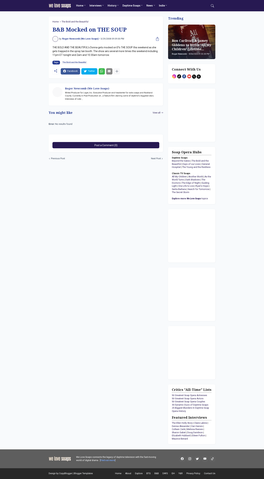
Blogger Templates (83, 473)
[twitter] (197, 459)
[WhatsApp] (102, 71)
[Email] (109, 71)
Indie (162, 5)
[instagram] (190, 459)
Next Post (156, 158)
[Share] (156, 39)
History (112, 5)
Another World (195, 176)
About (128, 473)
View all (156, 112)
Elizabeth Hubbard (181, 435)
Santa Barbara (179, 189)
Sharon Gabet (179, 432)
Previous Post (58, 158)
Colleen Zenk (178, 429)
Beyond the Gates (181, 161)
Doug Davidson (195, 432)
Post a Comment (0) (105, 145)
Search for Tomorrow (198, 189)
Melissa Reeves (195, 429)
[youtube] (205, 459)
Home (79, 5)
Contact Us (209, 473)
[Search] (212, 6)
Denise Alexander (180, 426)
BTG (148, 473)
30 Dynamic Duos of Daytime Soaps (190, 405)
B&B (156, 473)
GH (173, 473)
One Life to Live (186, 186)
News (149, 5)
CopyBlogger (65, 473)
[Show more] (117, 71)
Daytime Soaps (131, 5)
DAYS (165, 473)
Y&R (181, 473)
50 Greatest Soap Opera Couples (188, 401)
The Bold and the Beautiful (75, 21)
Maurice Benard (180, 439)
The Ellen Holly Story (182, 423)
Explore (139, 473)
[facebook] (182, 459)
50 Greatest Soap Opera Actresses (189, 395)
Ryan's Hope (202, 186)
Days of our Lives (191, 164)
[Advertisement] (194, 114)
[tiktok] (212, 459)
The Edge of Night (191, 183)
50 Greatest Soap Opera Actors (187, 398)
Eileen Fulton (198, 435)
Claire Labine (200, 423)
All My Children (179, 176)
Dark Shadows (193, 179)
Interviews (95, 5)
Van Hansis (197, 426)
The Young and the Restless (196, 167)
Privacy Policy (193, 473)
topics (190, 198)
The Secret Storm (180, 192)
